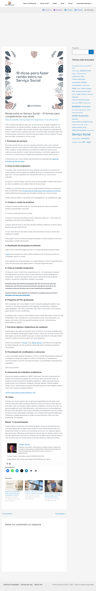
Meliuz (34, 343)
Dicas (62, 3)
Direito (78, 88)
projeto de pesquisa (80, 116)
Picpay (25, 343)
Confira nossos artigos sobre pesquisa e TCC (20, 392)
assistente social (85, 71)
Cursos (70, 3)
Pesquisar (75, 48)
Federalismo (90, 94)
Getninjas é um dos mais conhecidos (17, 295)
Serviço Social (44, 3)
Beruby (39, 343)
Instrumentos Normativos (83, 3)
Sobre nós (38, 585)
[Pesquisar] (91, 52)
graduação (75, 97)
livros (81, 103)
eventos (84, 94)
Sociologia (74, 142)
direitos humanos (86, 88)
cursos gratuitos (77, 85)
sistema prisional (76, 138)
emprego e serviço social (83, 91)
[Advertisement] (48, 27)
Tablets (79, 142)
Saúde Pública (90, 130)
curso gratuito (76, 82)
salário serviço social (79, 130)
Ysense (7, 254)
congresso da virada (78, 76)
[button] (37, 3)
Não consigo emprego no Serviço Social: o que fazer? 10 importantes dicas (53, 495)
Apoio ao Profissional (29, 3)
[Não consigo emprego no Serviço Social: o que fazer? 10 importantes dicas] (53, 486)
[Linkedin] (10, 464)
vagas (88, 142)
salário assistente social (79, 127)
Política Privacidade (11, 585)
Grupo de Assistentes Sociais (80, 100)
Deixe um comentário (12, 120)
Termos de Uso (27, 585)
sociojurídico (85, 138)
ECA (73, 91)
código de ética (86, 85)
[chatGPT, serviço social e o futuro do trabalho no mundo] (34, 485)
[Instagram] (7, 464)
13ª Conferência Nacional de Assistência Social (81, 67)
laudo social (75, 103)
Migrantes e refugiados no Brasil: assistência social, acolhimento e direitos (13, 493)
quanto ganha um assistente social (82, 122)
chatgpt (74, 73)
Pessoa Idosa (85, 106)
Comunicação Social (81, 73)
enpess (74, 94)
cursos (83, 82)
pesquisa (76, 106)
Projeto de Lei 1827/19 (77, 112)
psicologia (75, 119)
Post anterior (7, 514)
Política (89, 110)
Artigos (55, 3)
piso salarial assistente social (79, 110)
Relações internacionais (77, 124)
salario (85, 124)
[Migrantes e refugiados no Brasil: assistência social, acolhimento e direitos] (14, 485)
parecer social (86, 103)
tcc (83, 142)
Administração (75, 70)
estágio (78, 94)
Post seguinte (60, 514)
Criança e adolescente (78, 79)
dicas (74, 88)
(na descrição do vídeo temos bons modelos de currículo (41, 191)
